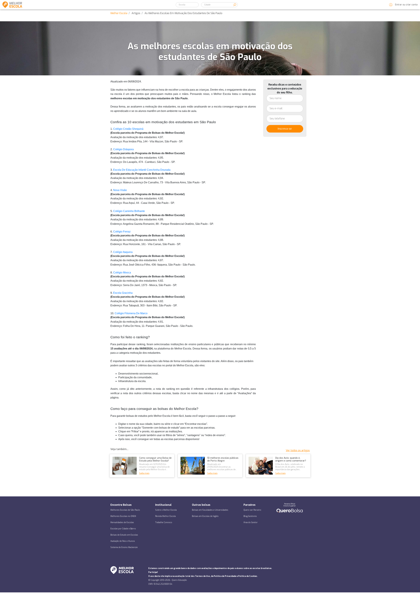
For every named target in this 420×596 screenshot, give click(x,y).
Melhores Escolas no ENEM (123, 516)
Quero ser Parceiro (252, 510)
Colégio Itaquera (123, 252)
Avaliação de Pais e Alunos (122, 541)
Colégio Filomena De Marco (131, 313)
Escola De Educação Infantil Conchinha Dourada (141, 169)
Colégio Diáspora (123, 149)
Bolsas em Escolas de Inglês (205, 516)
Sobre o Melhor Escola (166, 510)
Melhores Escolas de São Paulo (125, 510)
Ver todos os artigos (298, 450)
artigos (136, 13)
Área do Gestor (250, 522)
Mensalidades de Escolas (122, 522)
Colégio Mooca (122, 272)
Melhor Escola (118, 13)
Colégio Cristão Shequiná (128, 128)
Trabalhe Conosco (163, 522)
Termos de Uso (202, 576)
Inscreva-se (285, 128)
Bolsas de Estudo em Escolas (124, 535)
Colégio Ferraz (122, 231)
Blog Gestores (250, 516)
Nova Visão (120, 190)
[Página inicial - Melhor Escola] (11, 4)
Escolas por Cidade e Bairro (123, 528)
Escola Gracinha (123, 292)
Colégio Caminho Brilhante (129, 211)
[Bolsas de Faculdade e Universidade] (289, 510)
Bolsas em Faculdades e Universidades (210, 510)
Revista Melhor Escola (165, 516)
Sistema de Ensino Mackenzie (124, 547)
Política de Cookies (247, 576)
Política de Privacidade (225, 576)
